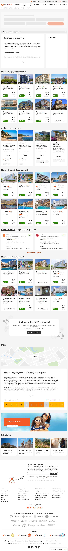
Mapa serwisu (4, 501)
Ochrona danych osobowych (58, 491)
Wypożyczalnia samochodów (42, 493)
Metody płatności (22, 493)
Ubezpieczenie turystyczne (41, 495)
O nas (2, 489)
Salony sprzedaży (5, 491)
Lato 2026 (31, 4)
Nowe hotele (21, 497)
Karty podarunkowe (39, 489)
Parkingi (37, 491)
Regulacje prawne (56, 497)
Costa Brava (23, 8)
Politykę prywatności (50, 480)
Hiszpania (16, 8)
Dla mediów (4, 493)
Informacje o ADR (56, 495)
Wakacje (11, 8)
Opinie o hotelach (22, 495)
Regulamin (43, 480)
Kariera (3, 499)
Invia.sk (41, 543)
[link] (24, 5)
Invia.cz (37, 543)
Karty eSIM (38, 499)
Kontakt (3, 497)
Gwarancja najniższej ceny (24, 499)
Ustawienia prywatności (57, 493)
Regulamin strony (56, 489)
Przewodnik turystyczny (24, 491)
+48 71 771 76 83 (34, 507)
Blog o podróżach (22, 489)
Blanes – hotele (8, 229)
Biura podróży (4, 495)
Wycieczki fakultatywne (40, 497)
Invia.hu (45, 543)
